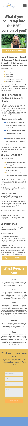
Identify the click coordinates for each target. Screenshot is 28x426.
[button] (25, 5)
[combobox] (6, 384)
